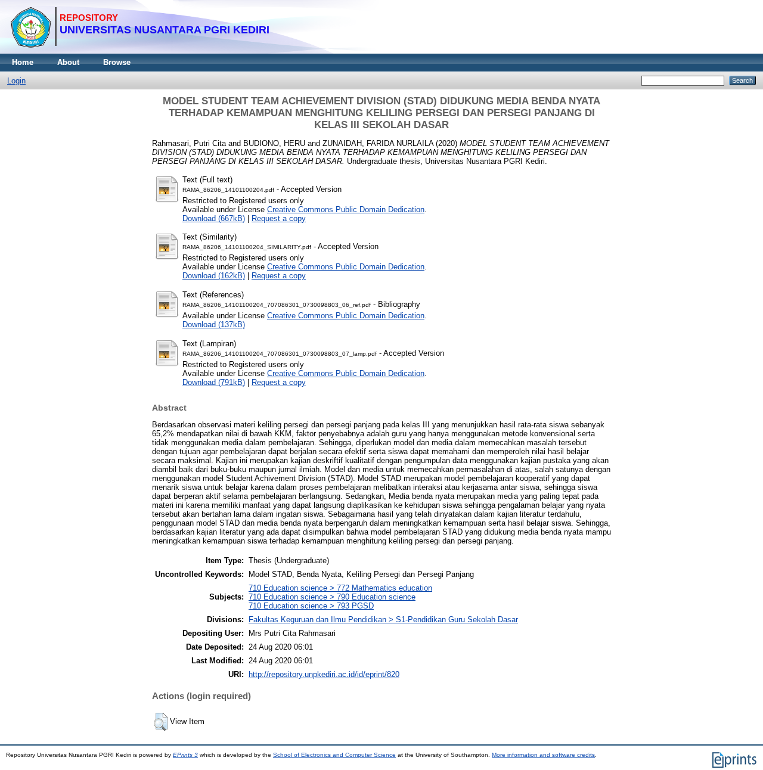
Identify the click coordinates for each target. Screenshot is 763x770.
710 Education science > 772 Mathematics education (340, 587)
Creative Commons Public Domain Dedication (345, 209)
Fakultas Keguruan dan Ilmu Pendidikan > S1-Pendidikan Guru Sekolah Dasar (383, 619)
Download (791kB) (213, 382)
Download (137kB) (213, 324)
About (68, 62)
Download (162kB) (213, 275)
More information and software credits (543, 755)
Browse (117, 62)
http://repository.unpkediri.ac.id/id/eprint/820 (324, 674)
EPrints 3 (185, 755)
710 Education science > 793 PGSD (311, 605)
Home (22, 62)
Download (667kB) (213, 218)
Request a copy (279, 218)
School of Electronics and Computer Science (334, 755)
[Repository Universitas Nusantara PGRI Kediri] (140, 50)
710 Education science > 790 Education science (332, 596)
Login (16, 80)
